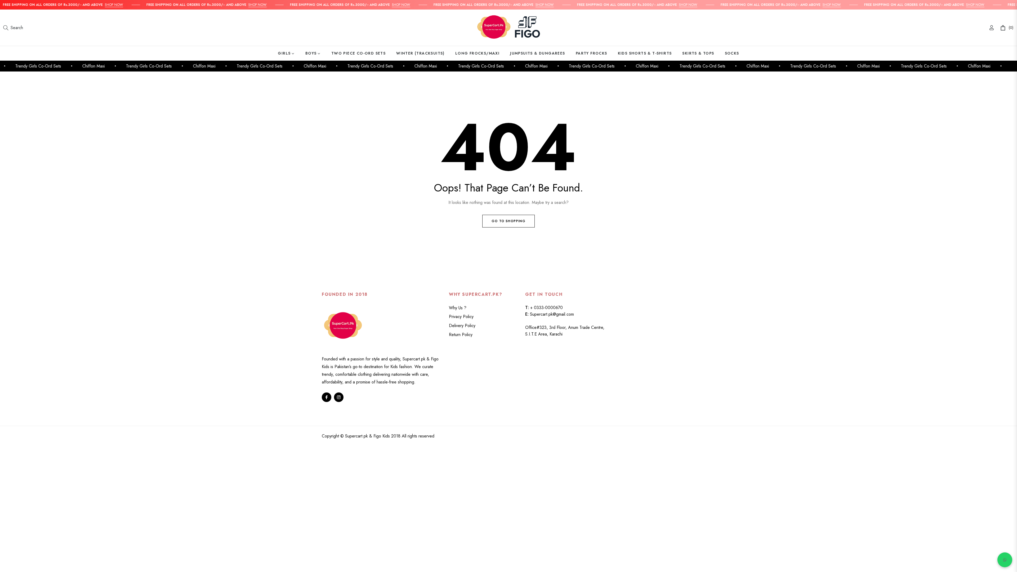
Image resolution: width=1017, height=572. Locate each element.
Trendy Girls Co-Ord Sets (28, 66)
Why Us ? (457, 308)
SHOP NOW (102, 4)
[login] (991, 27)
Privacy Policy (461, 317)
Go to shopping (508, 221)
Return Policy (460, 335)
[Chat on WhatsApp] (1004, 559)
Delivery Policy (462, 326)
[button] (13, 27)
